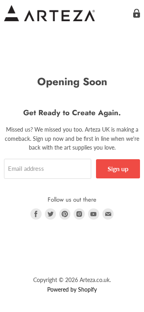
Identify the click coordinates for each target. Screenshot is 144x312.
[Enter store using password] (136, 13)
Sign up (118, 168)
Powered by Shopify (72, 289)
